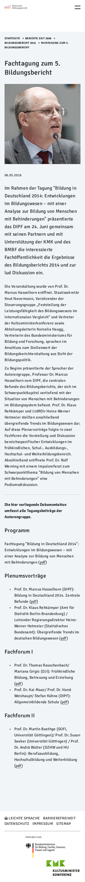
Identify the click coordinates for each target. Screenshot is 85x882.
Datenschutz (17, 823)
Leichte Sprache (24, 818)
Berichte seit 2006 (38, 38)
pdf (43, 562)
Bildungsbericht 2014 (20, 43)
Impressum (42, 823)
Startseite (12, 38)
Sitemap (63, 823)
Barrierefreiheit (59, 818)
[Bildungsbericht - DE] (24, 16)
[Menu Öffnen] (77, 7)
